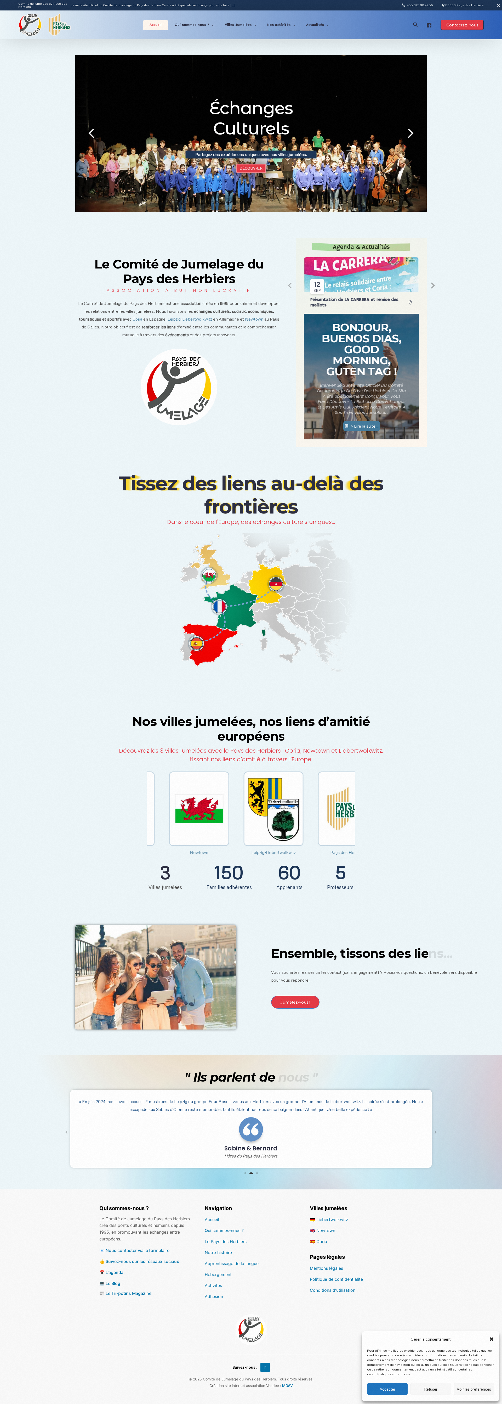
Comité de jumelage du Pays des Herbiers (42, 5)
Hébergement (218, 1274)
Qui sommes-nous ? (224, 1230)
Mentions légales (326, 1268)
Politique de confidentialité (336, 1279)
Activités (213, 1285)
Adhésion (214, 1296)
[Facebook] (429, 24)
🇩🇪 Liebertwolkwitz (329, 1219)
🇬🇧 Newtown (322, 1230)
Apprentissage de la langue (232, 1263)
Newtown (254, 319)
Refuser (430, 1389)
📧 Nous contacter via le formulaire (134, 1250)
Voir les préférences (474, 1389)
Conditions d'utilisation (332, 1290)
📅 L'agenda (111, 1272)
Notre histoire (218, 1252)
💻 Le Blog (109, 1283)
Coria (137, 319)
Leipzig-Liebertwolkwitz (190, 319)
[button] (491, 1339)
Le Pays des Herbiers (226, 1241)
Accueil (212, 1219)
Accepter (387, 1389)
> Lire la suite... (364, 409)
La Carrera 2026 (327, 301)
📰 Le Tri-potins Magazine (125, 1293)
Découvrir (251, 172)
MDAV (287, 1385)
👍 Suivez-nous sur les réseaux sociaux (139, 1261)
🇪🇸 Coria (318, 1241)
